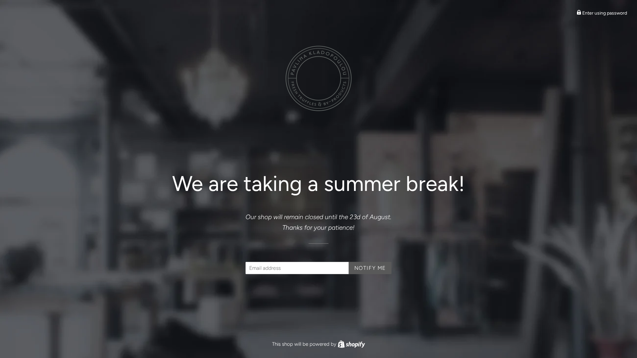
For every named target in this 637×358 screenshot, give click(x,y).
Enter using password (604, 13)
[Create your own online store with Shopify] (351, 344)
